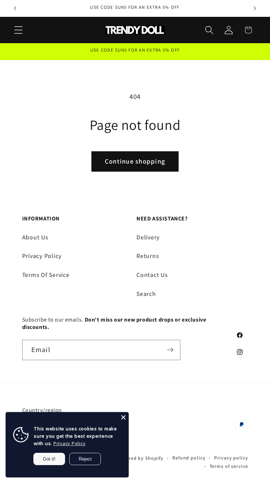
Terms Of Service (46, 275)
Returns (147, 256)
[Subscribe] (170, 350)
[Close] (123, 417)
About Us (35, 237)
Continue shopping (135, 161)
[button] (18, 30)
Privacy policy (231, 458)
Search (146, 294)
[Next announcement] (255, 8)
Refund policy (188, 458)
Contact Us (152, 275)
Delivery (148, 237)
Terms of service (229, 466)
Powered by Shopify (139, 458)
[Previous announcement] (15, 8)
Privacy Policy (42, 256)
